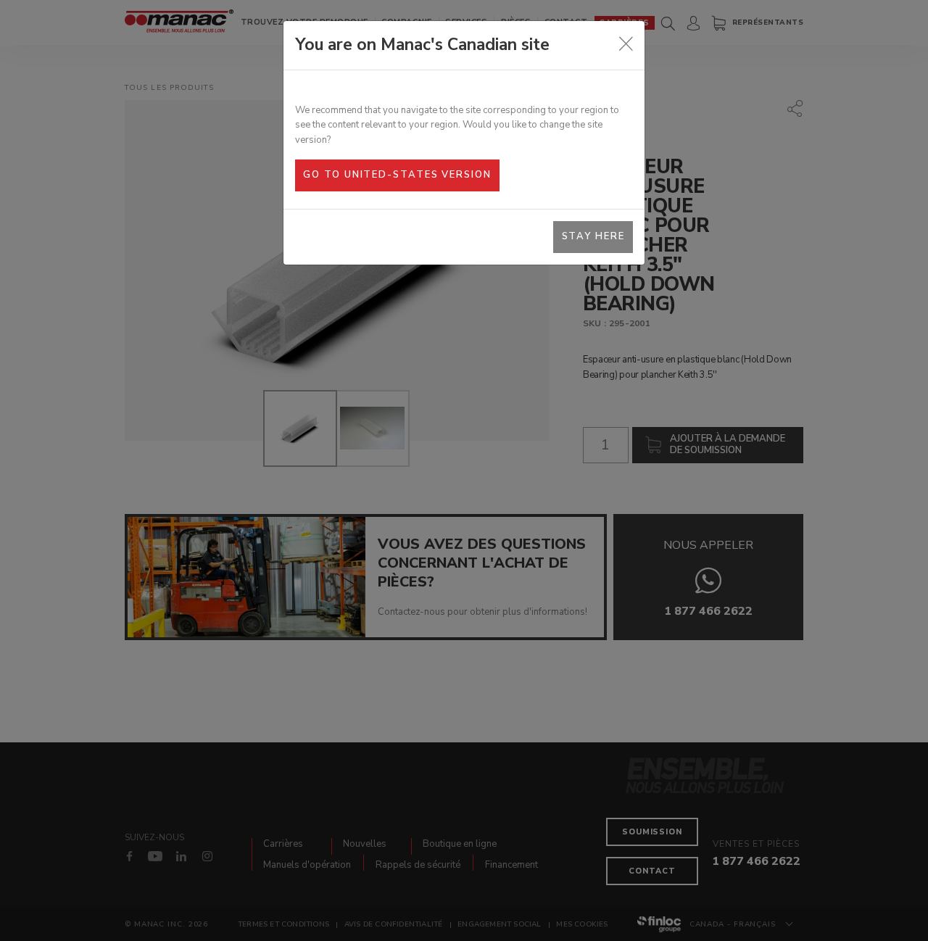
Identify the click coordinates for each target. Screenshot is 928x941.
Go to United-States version (397, 174)
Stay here (593, 236)
